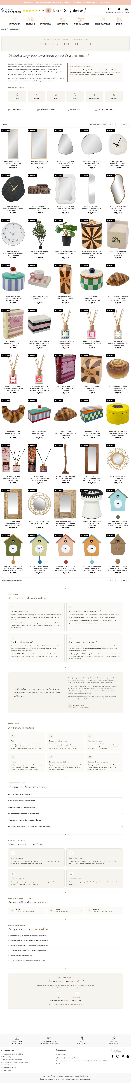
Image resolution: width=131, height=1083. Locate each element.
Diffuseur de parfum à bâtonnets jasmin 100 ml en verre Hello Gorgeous (39, 388)
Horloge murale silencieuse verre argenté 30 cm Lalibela (13, 253)
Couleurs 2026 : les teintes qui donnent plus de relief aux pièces (29, 945)
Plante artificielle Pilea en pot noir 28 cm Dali (65, 252)
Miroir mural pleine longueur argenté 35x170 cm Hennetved (91, 208)
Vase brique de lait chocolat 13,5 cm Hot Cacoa (92, 388)
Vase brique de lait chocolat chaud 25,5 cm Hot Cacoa (65, 298)
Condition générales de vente (12, 1059)
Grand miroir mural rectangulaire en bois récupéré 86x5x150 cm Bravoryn (13, 524)
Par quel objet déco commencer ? (20, 794)
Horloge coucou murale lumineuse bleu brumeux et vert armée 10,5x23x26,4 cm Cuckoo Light (118, 524)
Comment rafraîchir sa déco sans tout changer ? (25, 820)
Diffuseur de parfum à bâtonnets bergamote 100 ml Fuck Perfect (13, 388)
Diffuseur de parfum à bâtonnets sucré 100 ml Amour (92, 343)
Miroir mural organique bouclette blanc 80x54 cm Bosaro (65, 208)
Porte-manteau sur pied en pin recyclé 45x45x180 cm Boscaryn (65, 478)
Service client (114, 1042)
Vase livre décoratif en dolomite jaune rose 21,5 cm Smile (13, 343)
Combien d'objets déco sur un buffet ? (21, 801)
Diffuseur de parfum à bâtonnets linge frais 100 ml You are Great (118, 343)
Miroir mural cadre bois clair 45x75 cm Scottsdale (39, 163)
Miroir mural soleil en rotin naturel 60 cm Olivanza (118, 478)
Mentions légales (8, 1057)
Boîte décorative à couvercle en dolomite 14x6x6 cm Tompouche (91, 433)
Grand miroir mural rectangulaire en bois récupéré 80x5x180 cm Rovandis (91, 479)
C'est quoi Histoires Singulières (13, 1054)
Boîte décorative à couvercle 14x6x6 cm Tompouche (39, 433)
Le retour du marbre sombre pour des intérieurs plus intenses (28, 951)
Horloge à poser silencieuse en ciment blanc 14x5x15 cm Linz (118, 164)
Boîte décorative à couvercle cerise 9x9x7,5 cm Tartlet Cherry (13, 298)
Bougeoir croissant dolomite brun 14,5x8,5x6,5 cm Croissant (65, 433)
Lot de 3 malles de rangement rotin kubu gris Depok (39, 208)
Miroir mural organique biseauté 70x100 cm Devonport (65, 164)
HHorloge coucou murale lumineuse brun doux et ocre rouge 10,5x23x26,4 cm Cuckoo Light (65, 569)
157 (124, 124)
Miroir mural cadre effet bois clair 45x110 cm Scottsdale (13, 164)
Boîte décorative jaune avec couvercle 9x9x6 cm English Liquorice (118, 433)
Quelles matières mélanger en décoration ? (23, 813)
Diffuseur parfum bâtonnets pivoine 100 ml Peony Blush (13, 478)
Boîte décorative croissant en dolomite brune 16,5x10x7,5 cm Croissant (118, 298)
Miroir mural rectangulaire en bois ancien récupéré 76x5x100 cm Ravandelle (65, 523)
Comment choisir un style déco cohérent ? (23, 807)
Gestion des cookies (9, 1065)
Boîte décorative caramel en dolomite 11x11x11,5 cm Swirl (92, 253)
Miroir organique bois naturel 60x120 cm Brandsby (118, 208)
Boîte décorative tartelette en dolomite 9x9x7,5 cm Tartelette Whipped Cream (92, 299)
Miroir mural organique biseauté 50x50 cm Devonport (91, 164)
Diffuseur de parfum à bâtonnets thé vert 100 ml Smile (65, 343)
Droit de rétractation (9, 1068)
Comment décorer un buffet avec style (21, 955)
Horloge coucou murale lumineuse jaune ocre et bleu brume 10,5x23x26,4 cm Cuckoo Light (91, 569)
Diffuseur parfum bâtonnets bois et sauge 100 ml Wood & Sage (39, 478)
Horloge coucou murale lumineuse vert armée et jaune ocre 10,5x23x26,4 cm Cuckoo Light (13, 569)
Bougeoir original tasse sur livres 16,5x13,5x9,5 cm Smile (39, 298)
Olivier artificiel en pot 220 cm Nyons (39, 252)
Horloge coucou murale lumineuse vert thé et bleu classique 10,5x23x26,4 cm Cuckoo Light (39, 570)
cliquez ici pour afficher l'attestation (81, 1079)
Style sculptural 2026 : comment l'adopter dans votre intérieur (28, 935)
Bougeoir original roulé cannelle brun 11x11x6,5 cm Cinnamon (118, 388)
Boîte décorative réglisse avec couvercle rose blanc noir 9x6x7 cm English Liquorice (39, 344)
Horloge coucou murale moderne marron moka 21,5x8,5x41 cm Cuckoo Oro (118, 568)
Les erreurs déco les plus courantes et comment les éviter (27, 961)
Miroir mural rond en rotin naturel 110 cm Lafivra (39, 522)
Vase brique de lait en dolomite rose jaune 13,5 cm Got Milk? (118, 253)
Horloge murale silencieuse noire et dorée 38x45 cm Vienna (13, 208)
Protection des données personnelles (15, 1062)
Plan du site (7, 1070)
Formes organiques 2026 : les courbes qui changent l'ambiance (29, 940)
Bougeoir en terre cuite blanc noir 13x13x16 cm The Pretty (92, 523)
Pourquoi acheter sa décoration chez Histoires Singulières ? (29, 826)
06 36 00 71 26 (77, 1000)
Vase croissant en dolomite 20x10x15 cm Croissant (13, 433)
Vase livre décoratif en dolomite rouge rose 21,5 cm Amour (65, 388)
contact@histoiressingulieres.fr (59, 1000)
